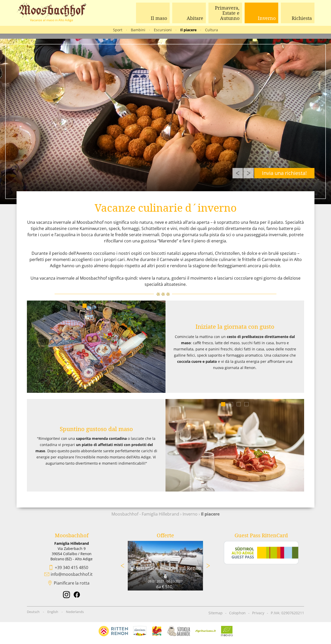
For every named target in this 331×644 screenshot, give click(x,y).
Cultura (211, 29)
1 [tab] (85, 306)
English (52, 611)
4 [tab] (108, 306)
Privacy (258, 612)
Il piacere (188, 29)
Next (248, 173)
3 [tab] (100, 306)
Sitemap (215, 612)
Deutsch (33, 611)
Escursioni (163, 29)
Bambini (138, 29)
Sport (117, 29)
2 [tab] (92, 306)
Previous (237, 173)
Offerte (165, 535)
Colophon (237, 612)
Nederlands (75, 611)
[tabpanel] (96, 347)
